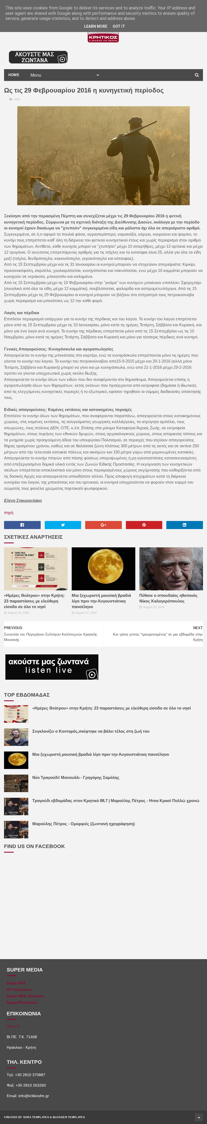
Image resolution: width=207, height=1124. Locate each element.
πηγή (8, 512)
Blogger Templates (69, 1117)
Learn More (95, 26)
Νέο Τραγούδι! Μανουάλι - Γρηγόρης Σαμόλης (75, 777)
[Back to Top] (199, 1117)
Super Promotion (22, 1002)
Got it (119, 26)
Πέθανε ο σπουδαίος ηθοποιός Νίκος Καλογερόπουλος (168, 598)
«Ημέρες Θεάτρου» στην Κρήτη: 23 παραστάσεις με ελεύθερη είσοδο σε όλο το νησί (34, 601)
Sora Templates (36, 1117)
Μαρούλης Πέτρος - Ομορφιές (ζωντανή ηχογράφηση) (83, 823)
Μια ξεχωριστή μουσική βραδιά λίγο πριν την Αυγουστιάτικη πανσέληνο (101, 601)
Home (13, 75)
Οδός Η (13, 1026)
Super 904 (16, 983)
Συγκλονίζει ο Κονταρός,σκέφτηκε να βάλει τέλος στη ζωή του (91, 731)
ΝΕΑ (17, 99)
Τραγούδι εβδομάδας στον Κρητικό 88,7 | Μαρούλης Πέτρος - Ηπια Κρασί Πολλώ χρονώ (115, 800)
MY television (19, 989)
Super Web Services (25, 996)
